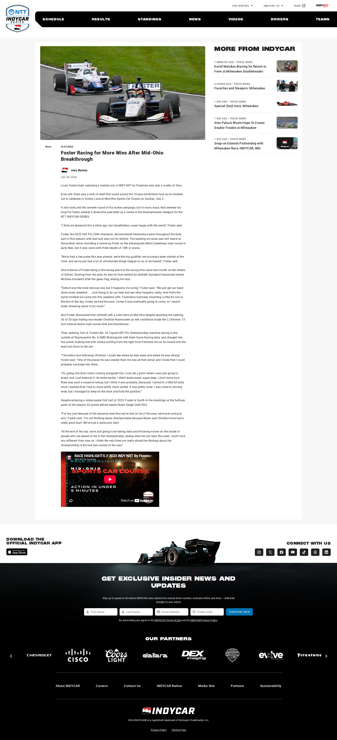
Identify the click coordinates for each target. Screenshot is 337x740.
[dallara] (39, 655)
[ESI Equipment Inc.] (116, 655)
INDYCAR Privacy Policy (203, 620)
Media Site (206, 686)
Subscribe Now (239, 611)
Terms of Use (178, 730)
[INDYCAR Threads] (315, 552)
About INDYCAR (68, 686)
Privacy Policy (159, 730)
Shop (297, 5)
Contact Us (132, 686)
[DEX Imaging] (78, 655)
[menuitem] (53, 19)
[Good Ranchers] (309, 655)
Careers (102, 686)
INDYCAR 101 (272, 5)
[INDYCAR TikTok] (304, 552)
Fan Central (241, 5)
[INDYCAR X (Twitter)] (270, 552)
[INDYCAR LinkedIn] (326, 552)
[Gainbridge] (232, 655)
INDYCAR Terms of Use (168, 620)
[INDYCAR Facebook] (281, 552)
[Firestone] (194, 655)
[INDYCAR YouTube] (293, 552)
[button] (10, 656)
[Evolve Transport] (155, 655)
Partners (237, 686)
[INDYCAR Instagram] (259, 552)
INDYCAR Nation (169, 686)
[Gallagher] (271, 655)
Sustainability (271, 686)
